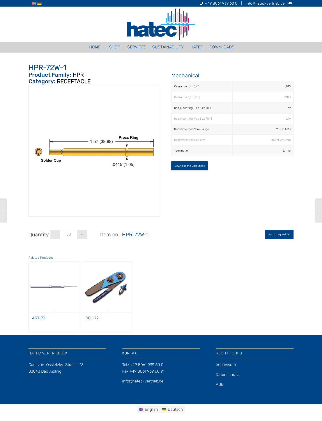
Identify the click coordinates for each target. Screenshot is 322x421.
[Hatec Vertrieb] (161, 24)
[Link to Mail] (290, 3)
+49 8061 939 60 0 (221, 3)
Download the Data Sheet (190, 165)
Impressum (226, 364)
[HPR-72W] (3, 210)
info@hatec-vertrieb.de (265, 3)
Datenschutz (227, 374)
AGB (220, 384)
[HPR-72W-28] (318, 210)
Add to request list (279, 234)
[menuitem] (94, 47)
